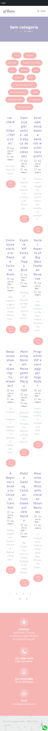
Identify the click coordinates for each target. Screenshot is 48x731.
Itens (36, 70)
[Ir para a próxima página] (26, 598)
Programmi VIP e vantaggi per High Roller (37, 368)
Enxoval (24, 70)
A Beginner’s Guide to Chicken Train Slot (10, 490)
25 (20, 598)
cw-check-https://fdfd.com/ (10, 130)
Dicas (12, 70)
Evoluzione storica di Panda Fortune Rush (10, 257)
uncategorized (34, 99)
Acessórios (30, 55)
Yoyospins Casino (24, 107)
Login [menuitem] (3, 3)
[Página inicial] (16, 31)
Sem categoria (28, 31)
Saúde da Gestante (15, 99)
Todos (16, 55)
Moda (31, 77)
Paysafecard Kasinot (18, 92)
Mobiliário (18, 77)
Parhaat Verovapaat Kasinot (24, 85)
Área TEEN (12, 62)
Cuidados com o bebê (31, 62)
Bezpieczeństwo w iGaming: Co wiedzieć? (10, 368)
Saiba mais (10, 184)
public (35, 92)
